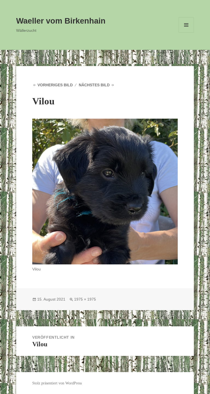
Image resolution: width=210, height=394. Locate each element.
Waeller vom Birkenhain (61, 20)
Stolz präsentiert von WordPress (57, 383)
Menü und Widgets (186, 32)
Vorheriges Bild (55, 85)
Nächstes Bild (94, 85)
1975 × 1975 (85, 299)
